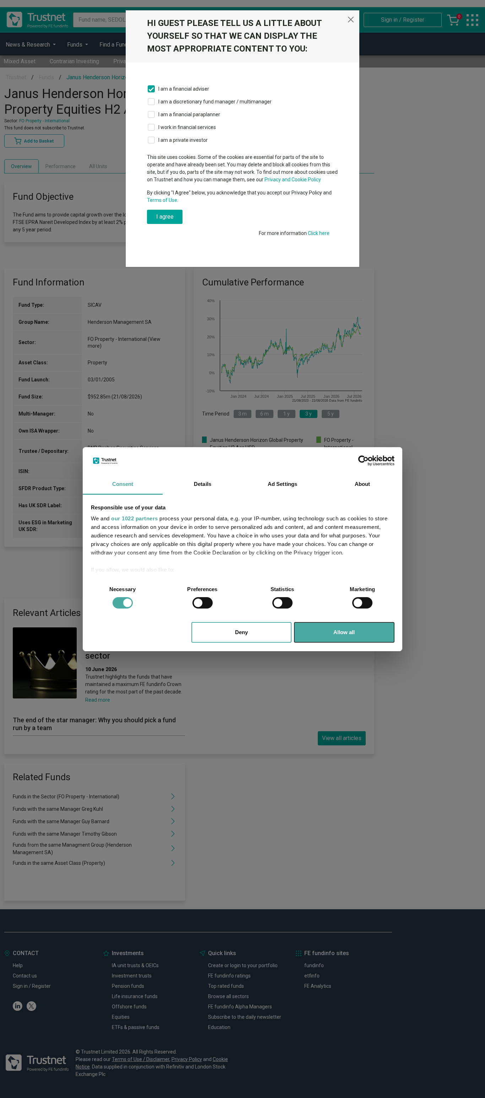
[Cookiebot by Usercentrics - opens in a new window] (363, 460)
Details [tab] (202, 484)
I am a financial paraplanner (189, 114)
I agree (165, 216)
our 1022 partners (134, 518)
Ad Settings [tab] (282, 484)
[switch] (202, 603)
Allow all (344, 632)
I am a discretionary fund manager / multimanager (215, 102)
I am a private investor (183, 140)
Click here (318, 233)
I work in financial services (187, 127)
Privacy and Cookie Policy (293, 179)
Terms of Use (162, 200)
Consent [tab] (122, 484)
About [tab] (362, 484)
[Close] (350, 19)
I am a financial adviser (183, 89)
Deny (241, 632)
